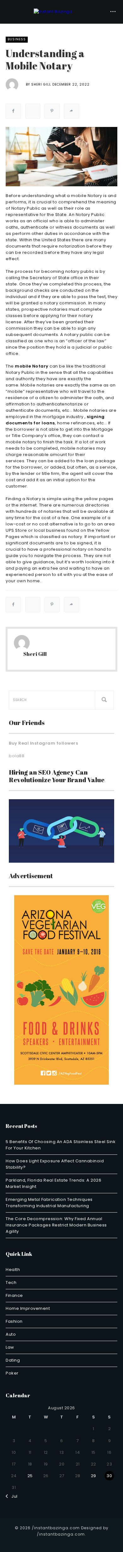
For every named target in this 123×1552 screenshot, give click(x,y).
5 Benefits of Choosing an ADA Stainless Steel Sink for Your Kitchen (60, 1145)
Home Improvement (28, 1308)
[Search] (104, 700)
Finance (14, 1295)
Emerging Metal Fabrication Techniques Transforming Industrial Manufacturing (49, 1202)
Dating (13, 1360)
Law (10, 1347)
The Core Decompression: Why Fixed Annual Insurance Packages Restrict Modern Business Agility (56, 1225)
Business (17, 39)
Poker (12, 1373)
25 (30, 1476)
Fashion (14, 1321)
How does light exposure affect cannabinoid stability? (55, 1164)
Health (13, 1270)
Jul (13, 1496)
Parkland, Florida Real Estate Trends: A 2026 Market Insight (53, 1183)
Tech (11, 1282)
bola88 (16, 756)
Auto (11, 1334)
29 (93, 1476)
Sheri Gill (41, 84)
